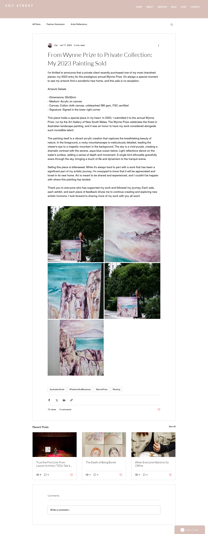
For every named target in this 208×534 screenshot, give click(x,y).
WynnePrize (102, 389)
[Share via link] (71, 400)
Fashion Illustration (56, 24)
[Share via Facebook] (49, 400)
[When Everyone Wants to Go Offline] (153, 444)
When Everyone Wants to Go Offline (152, 464)
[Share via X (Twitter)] (56, 400)
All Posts (36, 24)
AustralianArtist (57, 389)
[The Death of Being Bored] (104, 444)
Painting (116, 389)
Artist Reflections (79, 24)
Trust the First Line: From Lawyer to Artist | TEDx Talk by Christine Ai (54, 464)
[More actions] (158, 45)
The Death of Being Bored (101, 462)
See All (172, 426)
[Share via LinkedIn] (64, 400)
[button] (171, 24)
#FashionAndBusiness (80, 389)
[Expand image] (76, 234)
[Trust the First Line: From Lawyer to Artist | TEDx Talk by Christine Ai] (55, 444)
